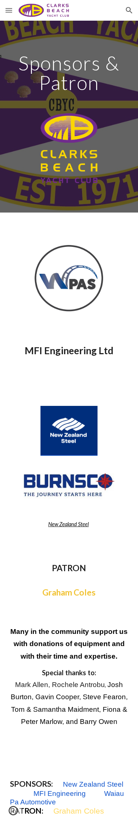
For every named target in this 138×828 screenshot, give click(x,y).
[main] (69, 73)
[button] (9, 10)
